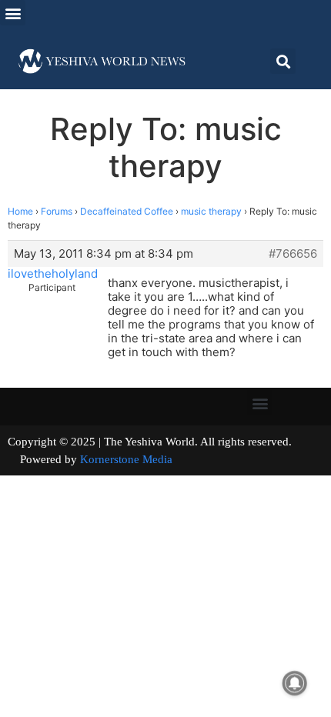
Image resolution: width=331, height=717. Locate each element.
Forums (56, 211)
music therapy (211, 211)
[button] (12, 12)
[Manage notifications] (295, 683)
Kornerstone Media (126, 459)
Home (20, 211)
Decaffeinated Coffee (126, 211)
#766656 (293, 254)
